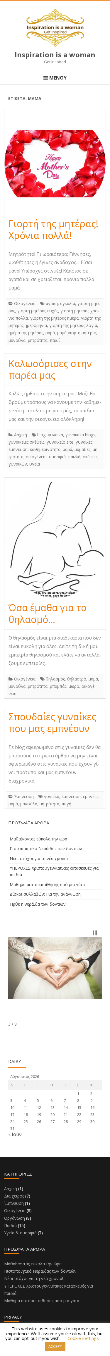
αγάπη (52, 303)
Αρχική (20, 434)
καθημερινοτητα (45, 449)
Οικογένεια (24, 303)
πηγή (66, 804)
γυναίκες (84, 442)
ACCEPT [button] (55, 1346)
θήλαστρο (76, 679)
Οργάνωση (14, 1218)
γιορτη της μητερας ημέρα (54, 318)
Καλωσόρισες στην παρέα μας (50, 369)
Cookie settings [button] (83, 1338)
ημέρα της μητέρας (26, 332)
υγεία (34, 464)
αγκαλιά (67, 303)
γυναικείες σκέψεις (26, 442)
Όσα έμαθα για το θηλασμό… (48, 613)
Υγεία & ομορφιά (20, 1233)
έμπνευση (18, 449)
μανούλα (17, 340)
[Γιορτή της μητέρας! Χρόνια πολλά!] (55, 163)
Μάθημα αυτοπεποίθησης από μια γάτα (47, 884)
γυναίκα (55, 434)
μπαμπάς (58, 686)
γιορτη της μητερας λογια (73, 325)
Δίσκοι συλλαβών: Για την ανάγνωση (45, 894)
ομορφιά (57, 456)
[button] (95, 932)
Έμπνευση (24, 796)
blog (41, 434)
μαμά (50, 332)
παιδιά (74, 456)
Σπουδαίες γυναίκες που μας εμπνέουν (52, 722)
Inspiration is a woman (55, 54)
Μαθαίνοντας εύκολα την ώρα (38, 839)
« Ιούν (15, 1134)
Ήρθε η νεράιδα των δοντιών (38, 904)
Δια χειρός (14, 1196)
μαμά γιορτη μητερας (77, 332)
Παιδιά (10, 1225)
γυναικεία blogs (80, 434)
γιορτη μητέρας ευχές (37, 310)
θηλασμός (55, 679)
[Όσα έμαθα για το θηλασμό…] (55, 540)
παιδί (55, 340)
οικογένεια (36, 456)
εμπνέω (90, 796)
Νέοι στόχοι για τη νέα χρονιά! (39, 858)
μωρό (74, 686)
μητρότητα (38, 340)
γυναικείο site (60, 442)
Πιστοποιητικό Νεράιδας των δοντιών (46, 848)
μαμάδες (82, 449)
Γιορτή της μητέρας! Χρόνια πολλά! (53, 229)
